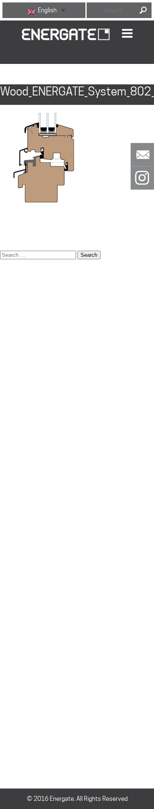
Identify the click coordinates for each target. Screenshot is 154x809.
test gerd (12, 615)
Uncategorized (19, 711)
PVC (5, 594)
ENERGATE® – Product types (37, 390)
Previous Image (21, 69)
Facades (11, 410)
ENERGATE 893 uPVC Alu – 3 (37, 369)
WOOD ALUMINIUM (25, 564)
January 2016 (18, 689)
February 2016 (19, 678)
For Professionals (23, 420)
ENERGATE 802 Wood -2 (32, 349)
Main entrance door (25, 472)
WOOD (9, 584)
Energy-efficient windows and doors (47, 400)
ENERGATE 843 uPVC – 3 (33, 359)
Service (10, 533)
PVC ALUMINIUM (22, 605)
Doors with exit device (29, 308)
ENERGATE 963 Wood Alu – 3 (38, 379)
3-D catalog (15, 277)
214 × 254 (14, 234)
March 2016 (16, 668)
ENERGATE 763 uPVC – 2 (33, 328)
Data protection (21, 297)
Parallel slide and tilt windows (38, 492)
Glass (7, 431)
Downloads (15, 318)
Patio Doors (15, 502)
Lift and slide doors (25, 461)
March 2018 (16, 658)
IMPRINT (11, 451)
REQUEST (12, 523)
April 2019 (14, 648)
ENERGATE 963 (20, 574)
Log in (7, 734)
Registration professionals (35, 513)
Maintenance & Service (31, 482)
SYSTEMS (13, 553)
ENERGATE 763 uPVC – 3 (33, 338)
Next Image (16, 79)
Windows (12, 625)
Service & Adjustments (30, 543)
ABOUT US (14, 287)
